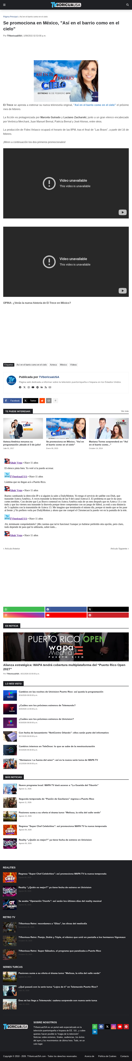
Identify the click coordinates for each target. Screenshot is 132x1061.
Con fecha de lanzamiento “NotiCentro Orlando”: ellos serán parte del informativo (64, 732)
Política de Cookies (107, 1056)
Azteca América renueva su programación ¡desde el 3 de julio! (22, 443)
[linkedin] (42, 387)
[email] (50, 387)
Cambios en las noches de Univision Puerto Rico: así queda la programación (61, 691)
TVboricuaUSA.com (36, 1056)
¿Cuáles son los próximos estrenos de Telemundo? (47, 705)
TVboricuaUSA (49, 377)
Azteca (53, 365)
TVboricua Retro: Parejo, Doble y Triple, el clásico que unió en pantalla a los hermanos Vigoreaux (72, 937)
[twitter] (24, 387)
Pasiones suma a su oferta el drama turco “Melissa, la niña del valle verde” (60, 812)
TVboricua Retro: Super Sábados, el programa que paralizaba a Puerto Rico (60, 951)
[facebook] (20, 387)
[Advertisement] (61, 48)
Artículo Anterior (12, 548)
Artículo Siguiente (119, 548)
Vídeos (73, 365)
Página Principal (10, 17)
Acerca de (89, 1056)
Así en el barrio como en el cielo (34, 17)
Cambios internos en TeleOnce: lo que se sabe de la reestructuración (57, 746)
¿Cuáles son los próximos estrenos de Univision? (46, 719)
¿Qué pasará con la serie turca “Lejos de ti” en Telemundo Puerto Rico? (58, 987)
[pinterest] (37, 387)
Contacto (124, 1056)
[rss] (46, 387)
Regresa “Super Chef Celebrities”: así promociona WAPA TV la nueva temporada (63, 826)
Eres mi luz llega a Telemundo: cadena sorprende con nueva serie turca (58, 1000)
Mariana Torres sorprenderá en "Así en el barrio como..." (108, 443)
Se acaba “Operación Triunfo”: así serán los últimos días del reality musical (60, 901)
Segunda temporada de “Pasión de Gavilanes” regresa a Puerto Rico (56, 799)
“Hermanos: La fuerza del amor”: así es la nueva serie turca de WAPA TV (58, 760)
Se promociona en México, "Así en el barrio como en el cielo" (65, 443)
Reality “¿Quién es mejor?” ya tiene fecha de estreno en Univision (55, 840)
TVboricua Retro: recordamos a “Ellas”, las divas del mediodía (53, 923)
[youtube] (33, 387)
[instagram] (29, 387)
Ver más (125, 411)
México (63, 365)
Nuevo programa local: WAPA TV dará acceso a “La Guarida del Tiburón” (59, 785)
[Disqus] (66, 497)
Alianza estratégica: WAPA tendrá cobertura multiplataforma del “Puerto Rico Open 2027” (64, 667)
